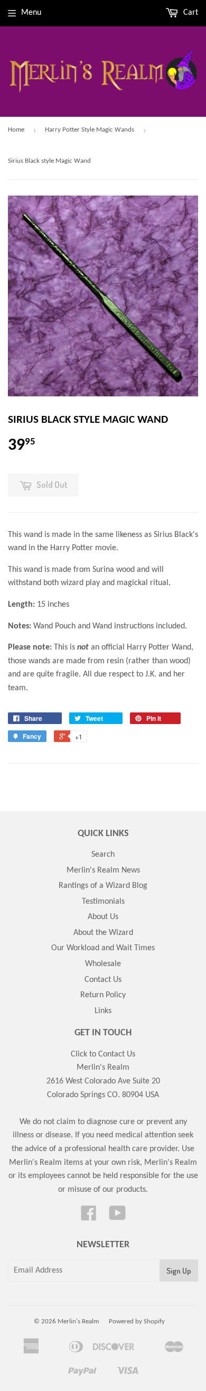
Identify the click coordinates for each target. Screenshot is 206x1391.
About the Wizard (103, 933)
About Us (103, 917)
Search (103, 854)
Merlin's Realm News (103, 870)
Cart (189, 12)
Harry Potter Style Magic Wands (89, 129)
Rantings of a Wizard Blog (103, 886)
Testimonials (103, 901)
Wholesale (103, 964)
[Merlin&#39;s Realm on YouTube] (117, 1217)
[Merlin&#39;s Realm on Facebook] (89, 1217)
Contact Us (103, 980)
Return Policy (103, 995)
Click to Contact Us (103, 1054)
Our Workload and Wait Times (103, 948)
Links (103, 1011)
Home (16, 129)
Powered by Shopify (137, 1321)
